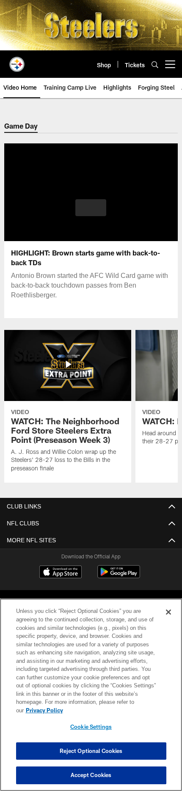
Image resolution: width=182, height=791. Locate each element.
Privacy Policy (109, 710)
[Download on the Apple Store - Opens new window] (60, 573)
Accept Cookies (91, 775)
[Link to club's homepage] (17, 61)
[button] (90, 207)
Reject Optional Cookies (91, 750)
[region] (91, 699)
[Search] (155, 64)
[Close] (168, 620)
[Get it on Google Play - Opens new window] (118, 576)
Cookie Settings (91, 726)
